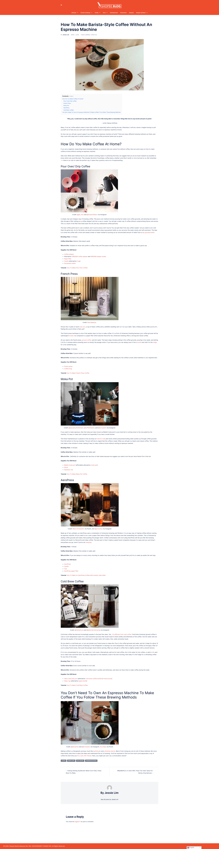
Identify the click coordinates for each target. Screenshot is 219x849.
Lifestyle (73, 12)
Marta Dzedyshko (78, 529)
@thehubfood (79, 630)
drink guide (71, 760)
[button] (61, 5)
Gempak (131, 12)
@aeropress (98, 529)
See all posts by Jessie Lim (109, 799)
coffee (64, 760)
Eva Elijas (103, 747)
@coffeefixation (89, 428)
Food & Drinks (85, 34)
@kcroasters (102, 428)
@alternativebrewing (93, 630)
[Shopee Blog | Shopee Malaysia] (109, 5)
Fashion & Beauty (85, 12)
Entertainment (114, 12)
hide (71, 96)
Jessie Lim (66, 34)
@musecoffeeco (92, 214)
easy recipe (80, 760)
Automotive (123, 12)
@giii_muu (80, 214)
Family (96, 12)
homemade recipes (91, 760)
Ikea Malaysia (92, 322)
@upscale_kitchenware (76, 428)
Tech (104, 12)
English (191, 847)
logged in (77, 821)
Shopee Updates (141, 12)
